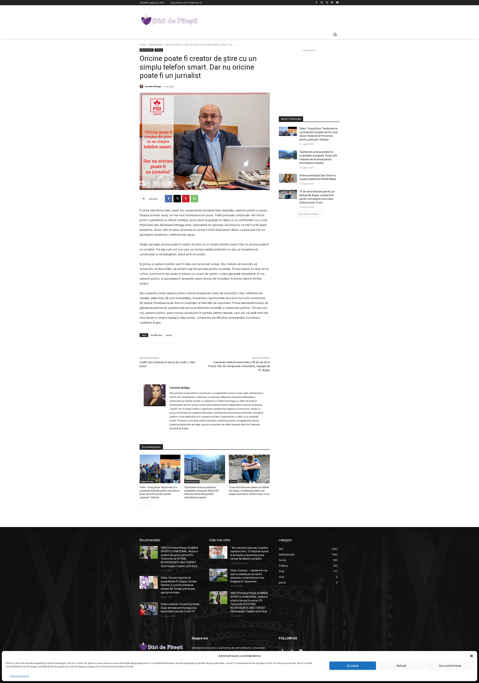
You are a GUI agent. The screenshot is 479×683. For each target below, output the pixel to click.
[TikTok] (291, 650)
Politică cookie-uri (19, 676)
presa (169, 335)
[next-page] (148, 506)
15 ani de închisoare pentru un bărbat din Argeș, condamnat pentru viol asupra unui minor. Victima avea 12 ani (249, 490)
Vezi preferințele (450, 665)
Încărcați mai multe (308, 214)
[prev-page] (142, 506)
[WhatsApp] (194, 198)
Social (233, 481)
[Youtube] (337, 3)
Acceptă (353, 665)
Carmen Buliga (153, 86)
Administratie (155, 44)
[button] (471, 656)
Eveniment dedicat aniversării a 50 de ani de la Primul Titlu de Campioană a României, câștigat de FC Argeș (239, 366)
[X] (327, 3)
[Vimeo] (332, 3)
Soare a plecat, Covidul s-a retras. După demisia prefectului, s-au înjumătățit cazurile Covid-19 (180, 608)
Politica (159, 50)
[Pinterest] (186, 198)
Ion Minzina (156, 335)
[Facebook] (316, 3)
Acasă (143, 44)
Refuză (401, 665)
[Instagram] (322, 3)
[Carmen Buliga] (142, 86)
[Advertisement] (267, 18)
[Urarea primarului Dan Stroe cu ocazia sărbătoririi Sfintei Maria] (288, 178)
